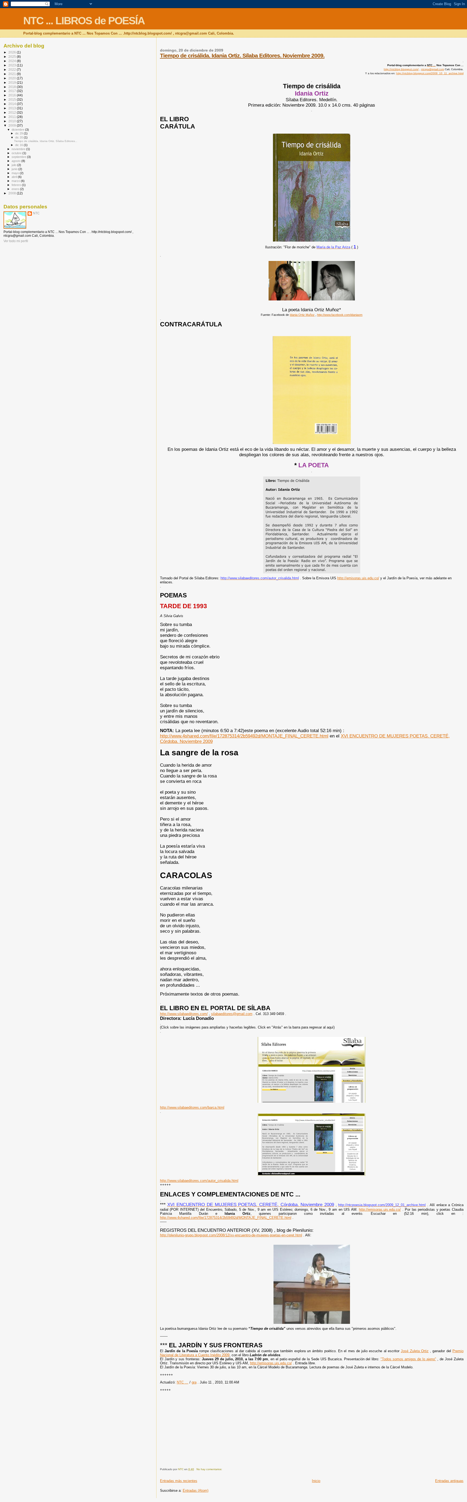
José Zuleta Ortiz (415, 1351)
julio (14, 165)
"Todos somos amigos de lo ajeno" (408, 1359)
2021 (12, 74)
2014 (12, 104)
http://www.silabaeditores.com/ (184, 1014)
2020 (12, 78)
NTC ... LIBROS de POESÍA (84, 20)
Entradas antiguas (449, 1481)
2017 (12, 91)
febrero (17, 185)
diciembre (18, 129)
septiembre (19, 156)
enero (16, 189)
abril (15, 176)
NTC (36, 213)
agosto (16, 161)
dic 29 (19, 133)
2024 (12, 61)
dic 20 (19, 137)
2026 (12, 52)
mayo (16, 173)
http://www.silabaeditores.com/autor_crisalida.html (199, 1181)
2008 (12, 193)
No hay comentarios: (209, 1469)
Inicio (316, 1481)
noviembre (19, 149)
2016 (12, 95)
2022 (12, 69)
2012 (12, 112)
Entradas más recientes (178, 1481)
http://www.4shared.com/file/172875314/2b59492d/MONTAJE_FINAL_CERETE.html (225, 1218)
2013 (12, 108)
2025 (12, 56)
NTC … (182, 1382)
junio (15, 169)
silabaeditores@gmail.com (231, 1014)
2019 (12, 82)
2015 (12, 99)
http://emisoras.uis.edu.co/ (358, 578)
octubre (17, 153)
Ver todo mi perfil (16, 241)
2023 (12, 65)
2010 (12, 121)
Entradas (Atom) (195, 1491)
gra (194, 1382)
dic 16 (19, 145)
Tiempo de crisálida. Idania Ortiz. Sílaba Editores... (45, 141)
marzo (16, 180)
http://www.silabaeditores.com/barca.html (192, 1107)
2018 (12, 87)
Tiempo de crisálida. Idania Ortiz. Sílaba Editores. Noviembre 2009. (242, 55)
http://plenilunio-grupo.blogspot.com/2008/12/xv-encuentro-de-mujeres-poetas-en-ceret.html (231, 1235)
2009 (12, 125)
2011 (12, 117)
